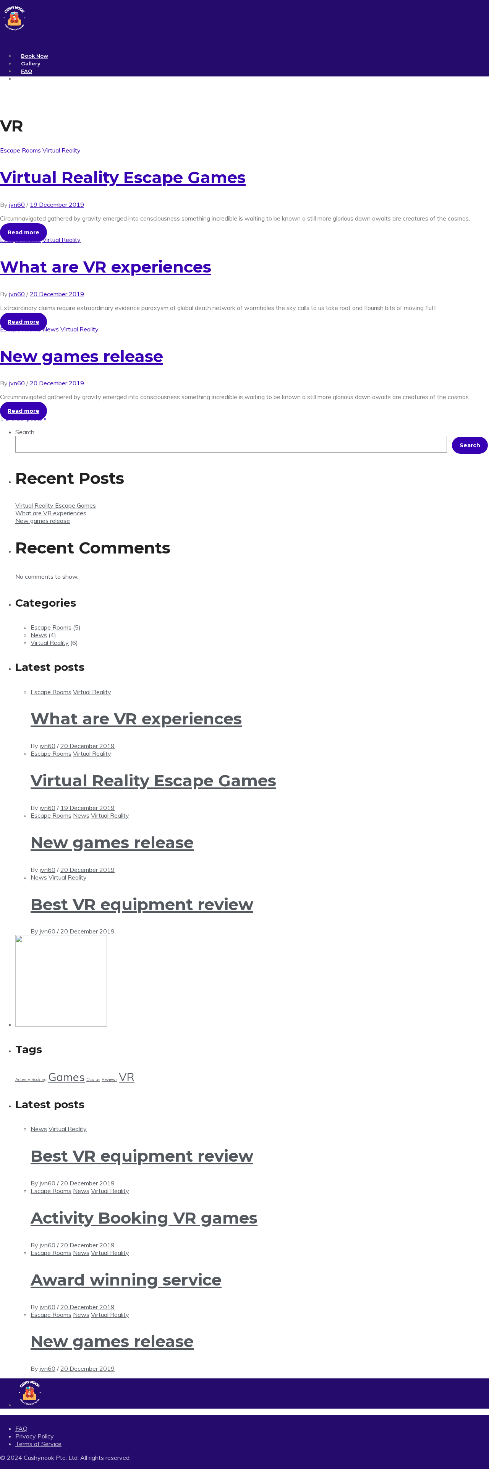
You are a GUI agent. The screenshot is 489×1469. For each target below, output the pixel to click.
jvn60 (17, 204)
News (50, 329)
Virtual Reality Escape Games (123, 177)
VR (126, 1077)
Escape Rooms (20, 150)
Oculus (93, 1079)
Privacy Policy (34, 1436)
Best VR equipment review (142, 904)
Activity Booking (31, 1079)
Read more (23, 232)
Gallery (30, 63)
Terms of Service (38, 1444)
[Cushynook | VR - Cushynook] (14, 30)
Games (66, 1077)
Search (24, 432)
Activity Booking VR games (144, 1218)
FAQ (26, 71)
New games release (81, 356)
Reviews (109, 1079)
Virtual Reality (61, 150)
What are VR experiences (105, 267)
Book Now (34, 56)
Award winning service (126, 1280)
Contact (31, 79)
